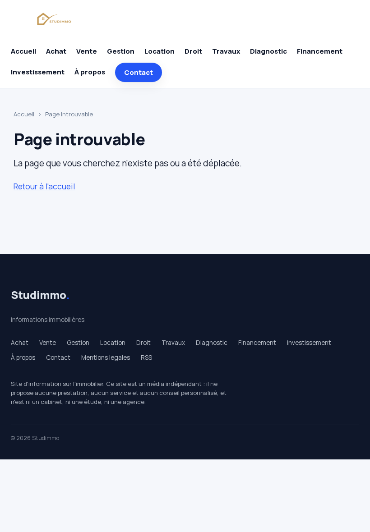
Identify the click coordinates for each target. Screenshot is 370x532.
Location (159, 51)
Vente (86, 51)
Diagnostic (268, 51)
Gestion (120, 51)
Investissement (38, 72)
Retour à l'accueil (44, 186)
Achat (56, 51)
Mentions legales (105, 357)
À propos (89, 72)
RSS (146, 357)
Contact (138, 72)
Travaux (226, 51)
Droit (193, 51)
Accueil (23, 51)
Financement (319, 51)
